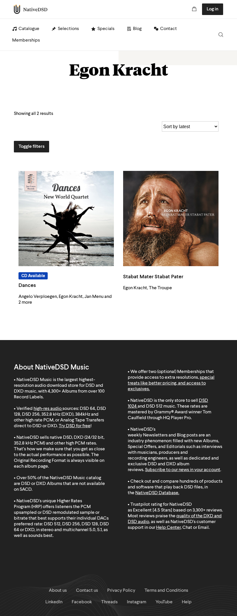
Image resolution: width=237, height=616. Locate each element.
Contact (168, 29)
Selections (68, 29)
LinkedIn (53, 602)
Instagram (136, 602)
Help (187, 602)
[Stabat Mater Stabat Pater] (171, 218)
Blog (137, 29)
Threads (109, 602)
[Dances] (66, 218)
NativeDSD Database (156, 493)
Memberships (26, 40)
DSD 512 (154, 406)
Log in (213, 9)
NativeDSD (31, 9)
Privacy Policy (121, 590)
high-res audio (48, 408)
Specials (105, 29)
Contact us (87, 590)
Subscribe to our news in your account (182, 470)
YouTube (164, 602)
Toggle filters (31, 146)
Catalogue (28, 29)
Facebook (82, 602)
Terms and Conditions (166, 590)
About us (58, 590)
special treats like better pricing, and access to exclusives (171, 383)
